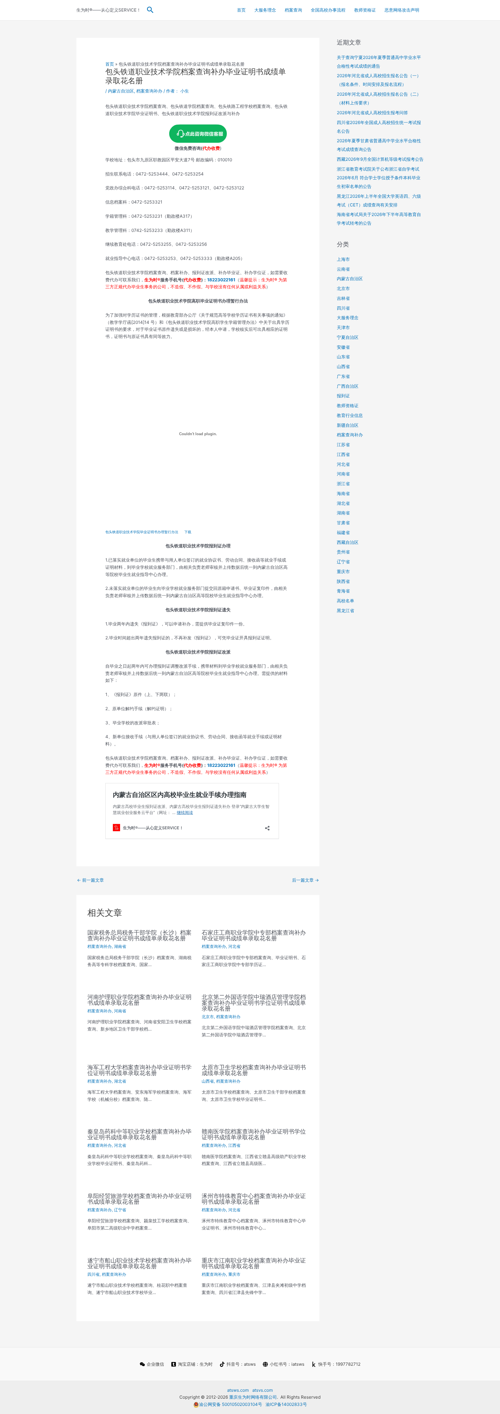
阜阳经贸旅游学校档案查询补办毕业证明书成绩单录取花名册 (139, 1199)
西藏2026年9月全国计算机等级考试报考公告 (380, 159)
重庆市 (234, 1274)
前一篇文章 (90, 880)
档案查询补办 (149, 91)
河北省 (234, 946)
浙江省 (343, 483)
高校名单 (345, 600)
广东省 (343, 376)
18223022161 (221, 280)
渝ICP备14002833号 (286, 1404)
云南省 (343, 269)
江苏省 (343, 444)
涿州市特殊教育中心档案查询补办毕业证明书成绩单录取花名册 (254, 1199)
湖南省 (120, 946)
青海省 (343, 591)
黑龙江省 (345, 610)
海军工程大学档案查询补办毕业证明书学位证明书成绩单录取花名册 (139, 1070)
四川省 (93, 1274)
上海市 (343, 259)
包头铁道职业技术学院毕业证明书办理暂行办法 (141, 532)
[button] (150, 10)
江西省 (234, 1145)
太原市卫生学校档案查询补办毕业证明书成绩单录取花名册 (254, 1070)
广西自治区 (348, 386)
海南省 (343, 493)
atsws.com (238, 1390)
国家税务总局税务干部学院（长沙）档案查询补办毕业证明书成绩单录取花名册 (139, 935)
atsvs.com (262, 1390)
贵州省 (343, 552)
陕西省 (343, 581)
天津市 (343, 327)
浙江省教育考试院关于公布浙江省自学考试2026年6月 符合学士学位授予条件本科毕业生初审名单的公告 (378, 177)
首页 (241, 10)
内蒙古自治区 (121, 91)
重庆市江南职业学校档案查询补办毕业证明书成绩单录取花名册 (254, 1263)
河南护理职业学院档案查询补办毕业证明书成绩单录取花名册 (139, 1000)
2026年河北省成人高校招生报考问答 (372, 112)
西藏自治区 (348, 542)
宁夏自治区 (348, 337)
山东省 (343, 356)
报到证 (343, 395)
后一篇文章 (305, 880)
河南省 (120, 1010)
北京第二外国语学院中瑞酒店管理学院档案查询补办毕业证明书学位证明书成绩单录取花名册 (254, 1003)
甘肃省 (343, 522)
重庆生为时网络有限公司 (253, 1397)
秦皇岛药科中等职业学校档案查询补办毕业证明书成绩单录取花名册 (139, 1134)
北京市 (208, 1016)
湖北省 (120, 1081)
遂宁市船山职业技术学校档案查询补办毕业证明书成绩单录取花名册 (139, 1263)
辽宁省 (120, 1209)
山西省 (208, 1081)
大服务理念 (265, 10)
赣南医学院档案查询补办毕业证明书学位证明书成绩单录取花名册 (254, 1134)
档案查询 (293, 10)
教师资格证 (365, 10)
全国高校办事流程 (328, 10)
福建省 (343, 532)
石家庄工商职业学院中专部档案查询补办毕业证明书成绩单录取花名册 (254, 935)
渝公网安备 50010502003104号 (230, 1404)
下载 (187, 532)
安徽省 (343, 347)
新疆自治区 (348, 425)
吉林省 (343, 298)
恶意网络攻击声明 (402, 10)
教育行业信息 (350, 415)
